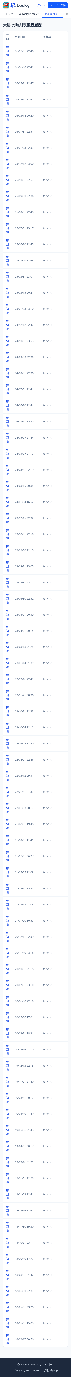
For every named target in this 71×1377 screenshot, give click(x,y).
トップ (9, 14)
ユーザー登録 (58, 5)
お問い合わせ (50, 1370)
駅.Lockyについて (29, 14)
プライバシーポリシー (26, 1370)
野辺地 (7, 51)
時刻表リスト (53, 14)
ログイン (40, 5)
